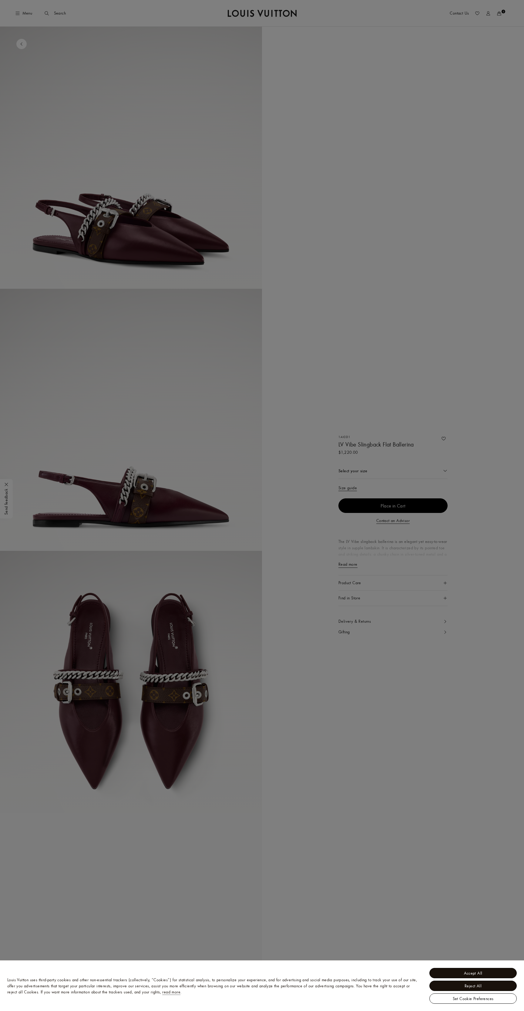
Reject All (473, 986)
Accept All (473, 973)
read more (171, 992)
